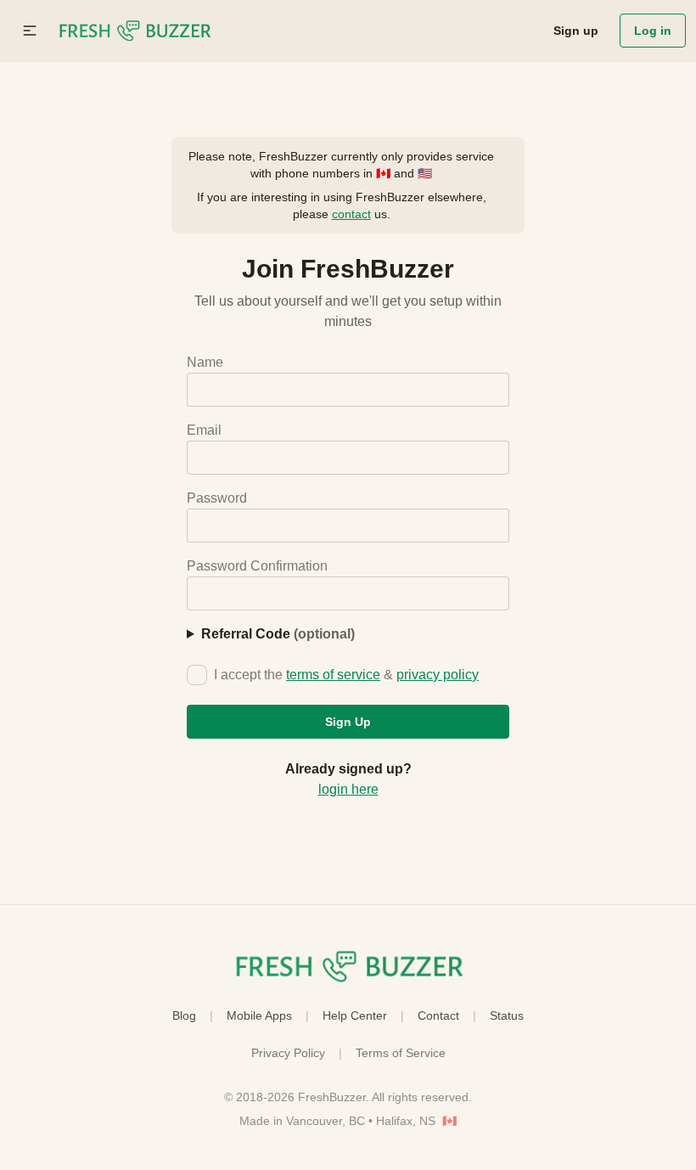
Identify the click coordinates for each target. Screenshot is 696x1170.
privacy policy (437, 674)
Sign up (575, 30)
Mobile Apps (259, 1015)
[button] (30, 31)
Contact (438, 1015)
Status (507, 1015)
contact (351, 214)
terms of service (333, 674)
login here (348, 789)
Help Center (355, 1015)
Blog (184, 1015)
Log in (652, 30)
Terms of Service (401, 1053)
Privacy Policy (288, 1053)
